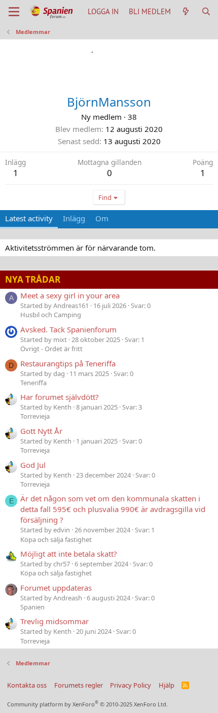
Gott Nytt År (41, 431)
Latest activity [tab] (29, 218)
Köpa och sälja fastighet (56, 539)
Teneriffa (33, 382)
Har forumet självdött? (59, 397)
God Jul (33, 465)
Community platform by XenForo (87, 704)
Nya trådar (32, 279)
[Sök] (206, 11)
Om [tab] (101, 218)
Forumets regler (78, 685)
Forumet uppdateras (56, 588)
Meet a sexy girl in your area (70, 295)
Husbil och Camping (50, 314)
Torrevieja (35, 416)
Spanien (32, 607)
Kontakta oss (27, 685)
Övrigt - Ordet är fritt (51, 348)
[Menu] (14, 12)
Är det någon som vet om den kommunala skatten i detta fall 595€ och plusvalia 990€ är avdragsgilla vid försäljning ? (112, 509)
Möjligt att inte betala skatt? (68, 554)
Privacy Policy (130, 685)
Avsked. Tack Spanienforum (68, 329)
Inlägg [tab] (74, 218)
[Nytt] (186, 11)
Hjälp (166, 685)
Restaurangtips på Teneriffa (68, 363)
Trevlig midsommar (54, 621)
